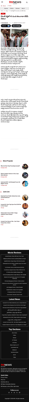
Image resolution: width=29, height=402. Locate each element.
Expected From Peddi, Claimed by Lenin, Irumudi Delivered (14, 302)
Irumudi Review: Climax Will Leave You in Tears (14, 256)
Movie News (14, 332)
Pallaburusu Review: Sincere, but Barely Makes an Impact (14, 258)
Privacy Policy (4, 377)
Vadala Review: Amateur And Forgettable (14, 289)
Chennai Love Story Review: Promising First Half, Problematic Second (14, 284)
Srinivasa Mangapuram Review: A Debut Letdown (14, 281)
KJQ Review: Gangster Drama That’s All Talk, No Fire (14, 269)
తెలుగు (23, 8)
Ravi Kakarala (5, 22)
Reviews (18, 8)
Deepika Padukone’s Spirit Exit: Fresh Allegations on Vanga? (14, 324)
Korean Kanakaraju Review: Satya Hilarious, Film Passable (14, 274)
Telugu (7, 10)
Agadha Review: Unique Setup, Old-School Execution (14, 261)
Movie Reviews (14, 252)
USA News (14, 342)
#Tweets (9, 5)
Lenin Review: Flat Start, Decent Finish (14, 294)
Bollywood (14, 349)
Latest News (14, 299)
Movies (6, 8)
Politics (11, 8)
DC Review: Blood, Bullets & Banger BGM (14, 272)
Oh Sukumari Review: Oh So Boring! (14, 292)
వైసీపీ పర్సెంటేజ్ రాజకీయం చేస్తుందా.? (14, 310)
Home (2, 10)
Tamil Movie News (14, 352)
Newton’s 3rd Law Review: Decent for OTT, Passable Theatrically (14, 278)
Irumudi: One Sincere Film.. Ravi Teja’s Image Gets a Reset (14, 322)
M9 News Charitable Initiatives (8, 384)
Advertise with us (5, 382)
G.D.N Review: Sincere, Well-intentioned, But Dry (14, 267)
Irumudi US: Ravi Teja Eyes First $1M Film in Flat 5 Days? (14, 305)
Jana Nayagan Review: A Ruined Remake (14, 287)
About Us (3, 379)
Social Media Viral (14, 347)
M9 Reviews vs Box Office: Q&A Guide (10, 386)
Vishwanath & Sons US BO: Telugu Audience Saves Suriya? (14, 317)
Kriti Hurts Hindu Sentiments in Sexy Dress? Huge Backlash (14, 307)
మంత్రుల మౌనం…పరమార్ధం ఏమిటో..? (14, 319)
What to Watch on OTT (14, 345)
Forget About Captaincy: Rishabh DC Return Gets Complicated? (14, 314)
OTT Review (14, 340)
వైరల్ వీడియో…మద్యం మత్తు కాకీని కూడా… (14, 312)
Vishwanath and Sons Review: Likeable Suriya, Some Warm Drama (14, 264)
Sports (14, 354)
